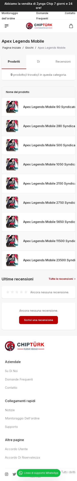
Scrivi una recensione (38, 320)
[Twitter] (14, 474)
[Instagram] (6, 474)
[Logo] (39, 26)
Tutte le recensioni (61, 278)
